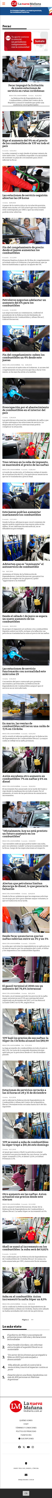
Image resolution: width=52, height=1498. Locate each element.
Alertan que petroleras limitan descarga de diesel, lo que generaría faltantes (25, 886)
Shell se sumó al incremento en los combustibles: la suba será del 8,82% (25, 1248)
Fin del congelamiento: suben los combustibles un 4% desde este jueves (23, 357)
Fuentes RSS (26, 1435)
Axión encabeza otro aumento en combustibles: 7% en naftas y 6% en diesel (24, 779)
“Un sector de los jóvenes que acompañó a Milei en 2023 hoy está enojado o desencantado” (27, 1357)
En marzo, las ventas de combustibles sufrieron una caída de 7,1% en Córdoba (25, 726)
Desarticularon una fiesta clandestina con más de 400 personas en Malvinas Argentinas (27, 1377)
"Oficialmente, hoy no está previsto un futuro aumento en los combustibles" (24, 833)
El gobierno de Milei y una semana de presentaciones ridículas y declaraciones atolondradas (26, 1337)
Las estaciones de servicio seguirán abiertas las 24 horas (25, 197)
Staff (26, 1424)
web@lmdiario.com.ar (26, 1480)
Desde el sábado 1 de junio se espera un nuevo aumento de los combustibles (24, 619)
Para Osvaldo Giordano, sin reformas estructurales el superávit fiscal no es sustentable (24, 1347)
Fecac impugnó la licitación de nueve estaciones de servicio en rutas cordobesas (26, 88)
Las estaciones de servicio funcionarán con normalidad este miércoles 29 (24, 671)
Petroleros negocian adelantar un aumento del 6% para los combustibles (24, 303)
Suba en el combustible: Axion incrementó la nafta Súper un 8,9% (24, 1298)
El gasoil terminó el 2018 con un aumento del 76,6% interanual (22, 987)
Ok (26, 1493)
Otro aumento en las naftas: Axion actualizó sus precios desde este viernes (24, 1197)
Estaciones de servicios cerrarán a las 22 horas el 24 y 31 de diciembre (24, 1091)
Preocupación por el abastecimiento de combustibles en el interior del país (25, 410)
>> (32, 1319)
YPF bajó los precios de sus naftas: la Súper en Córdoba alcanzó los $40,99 (25, 1039)
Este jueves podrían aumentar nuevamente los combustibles (21, 513)
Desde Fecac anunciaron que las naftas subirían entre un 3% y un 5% (25, 937)
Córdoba (31, 95)
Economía (5, 150)
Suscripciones (27, 1438)
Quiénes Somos (26, 1420)
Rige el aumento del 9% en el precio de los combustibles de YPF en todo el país (25, 143)
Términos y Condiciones (26, 1427)
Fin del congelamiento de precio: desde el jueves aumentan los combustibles (23, 250)
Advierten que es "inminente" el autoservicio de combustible (23, 565)
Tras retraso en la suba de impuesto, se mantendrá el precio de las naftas (25, 464)
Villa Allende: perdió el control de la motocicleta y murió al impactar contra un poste (28, 1367)
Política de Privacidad (26, 1431)
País (22, 365)
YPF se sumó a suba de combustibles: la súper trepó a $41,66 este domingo (25, 1143)
